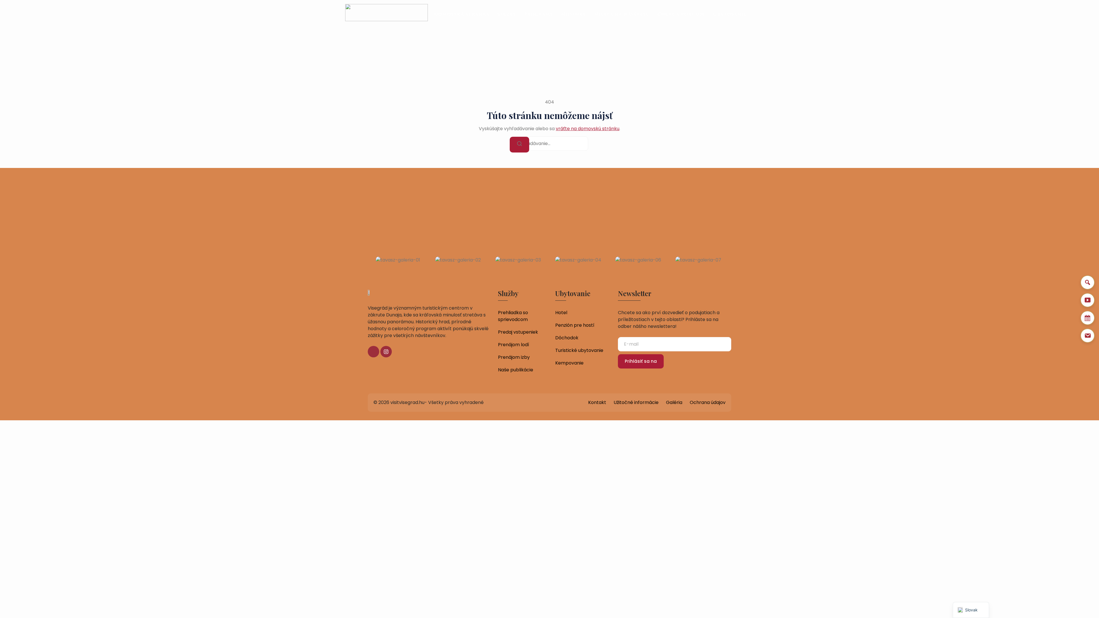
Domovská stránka (461, 14)
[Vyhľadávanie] (519, 144)
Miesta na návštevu (622, 14)
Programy (539, 14)
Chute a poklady (681, 14)
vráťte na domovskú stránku (587, 128)
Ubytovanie (729, 14)
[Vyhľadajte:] (549, 143)
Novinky (573, 14)
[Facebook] (373, 351)
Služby (506, 14)
